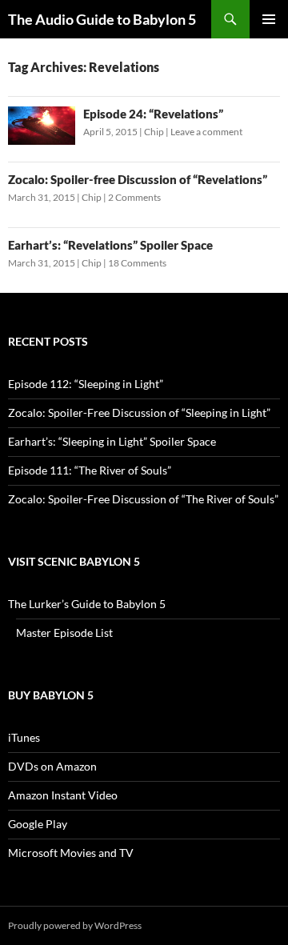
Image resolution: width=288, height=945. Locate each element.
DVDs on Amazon (52, 766)
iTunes (24, 737)
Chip (154, 132)
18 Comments (137, 263)
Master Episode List (64, 632)
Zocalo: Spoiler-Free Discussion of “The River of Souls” (143, 499)
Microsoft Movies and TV (71, 852)
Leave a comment (206, 132)
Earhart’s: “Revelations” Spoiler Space (110, 245)
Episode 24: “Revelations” (153, 113)
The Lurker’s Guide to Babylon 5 (87, 604)
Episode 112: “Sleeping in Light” (85, 383)
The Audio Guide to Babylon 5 (102, 19)
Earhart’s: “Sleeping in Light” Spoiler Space (112, 441)
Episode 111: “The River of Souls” (89, 470)
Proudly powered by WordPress (75, 925)
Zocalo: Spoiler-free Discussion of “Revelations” (137, 179)
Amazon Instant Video (63, 795)
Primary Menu (269, 19)
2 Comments (134, 197)
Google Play (37, 824)
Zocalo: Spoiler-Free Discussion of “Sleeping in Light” (139, 412)
